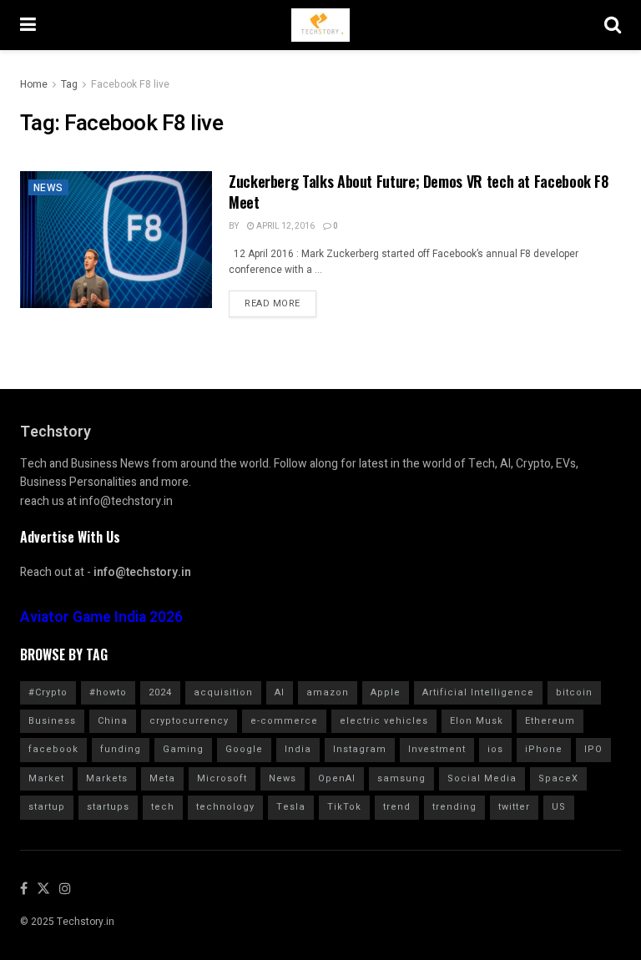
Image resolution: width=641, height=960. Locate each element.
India (298, 749)
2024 (160, 692)
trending (454, 807)
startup (46, 807)
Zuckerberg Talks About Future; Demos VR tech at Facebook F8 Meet (418, 191)
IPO (593, 749)
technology (225, 807)
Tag (69, 84)
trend (397, 807)
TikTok (344, 807)
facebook (53, 749)
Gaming (183, 749)
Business (52, 721)
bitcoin (574, 692)
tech (162, 807)
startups (108, 807)
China (113, 721)
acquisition (223, 692)
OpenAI (337, 778)
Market (46, 778)
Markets (107, 778)
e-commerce (284, 721)
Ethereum (550, 721)
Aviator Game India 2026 (101, 617)
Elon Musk (476, 721)
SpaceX (558, 778)
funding (120, 749)
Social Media (482, 778)
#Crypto (48, 692)
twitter (514, 807)
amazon (327, 692)
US (559, 807)
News (48, 187)
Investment (437, 749)
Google (244, 749)
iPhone (544, 749)
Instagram (359, 749)
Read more (272, 303)
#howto (108, 692)
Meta (162, 778)
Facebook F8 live (130, 84)
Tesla (290, 807)
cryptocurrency (189, 721)
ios (495, 749)
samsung (401, 778)
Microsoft (222, 778)
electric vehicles (384, 721)
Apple (386, 692)
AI (280, 692)
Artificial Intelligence (478, 692)
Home (34, 84)
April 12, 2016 (285, 226)
